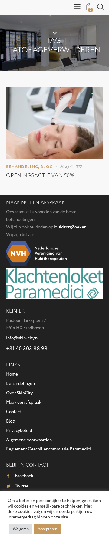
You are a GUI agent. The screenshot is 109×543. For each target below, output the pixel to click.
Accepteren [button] (47, 529)
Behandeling (22, 167)
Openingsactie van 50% (40, 175)
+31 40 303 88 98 (27, 348)
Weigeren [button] (21, 529)
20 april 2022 (71, 167)
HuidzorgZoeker (70, 227)
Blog (47, 167)
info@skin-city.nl (22, 338)
